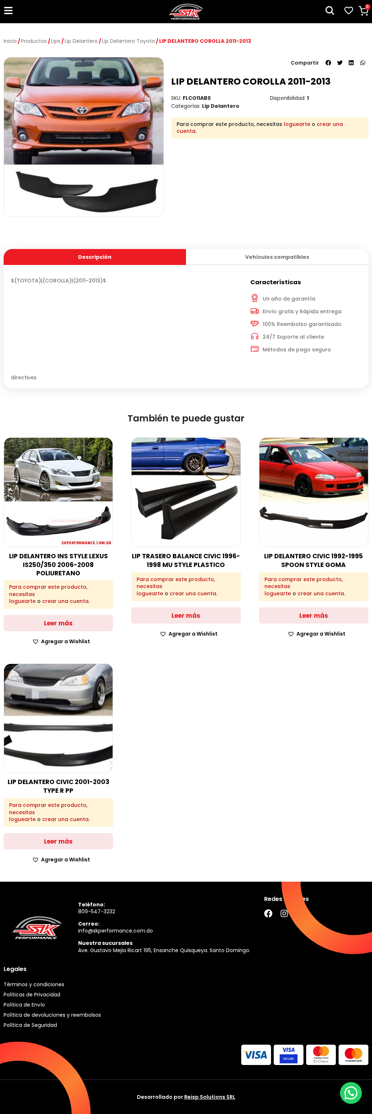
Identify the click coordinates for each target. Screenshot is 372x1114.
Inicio (10, 41)
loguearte (297, 124)
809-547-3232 (96, 911)
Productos (34, 41)
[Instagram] (284, 913)
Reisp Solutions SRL (209, 1097)
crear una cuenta (65, 601)
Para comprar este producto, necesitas (48, 591)
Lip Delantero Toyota (128, 41)
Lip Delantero (81, 41)
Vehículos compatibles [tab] (277, 257)
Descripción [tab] (95, 257)
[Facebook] (268, 913)
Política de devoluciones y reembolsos (52, 1015)
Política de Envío (24, 1004)
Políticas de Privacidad (32, 994)
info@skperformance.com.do (115, 930)
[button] (328, 63)
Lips (55, 41)
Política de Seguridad (30, 1025)
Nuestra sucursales (105, 943)
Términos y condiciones (34, 984)
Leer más (58, 623)
